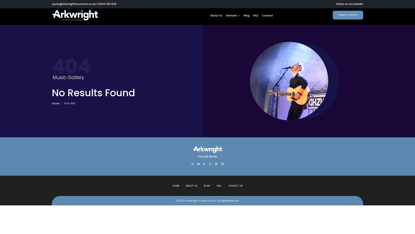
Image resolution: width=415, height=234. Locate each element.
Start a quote (348, 15)
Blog (246, 15)
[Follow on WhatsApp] (192, 164)
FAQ (255, 15)
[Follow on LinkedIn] (198, 164)
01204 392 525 (107, 4)
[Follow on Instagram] (222, 164)
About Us (216, 15)
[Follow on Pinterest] (216, 164)
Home (175, 185)
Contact (267, 15)
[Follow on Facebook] (204, 164)
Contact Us (235, 185)
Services (231, 15)
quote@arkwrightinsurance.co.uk (74, 4)
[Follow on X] (210, 164)
